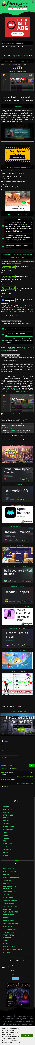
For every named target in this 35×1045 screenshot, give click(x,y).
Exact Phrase (6, 46)
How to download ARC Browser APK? (11, 321)
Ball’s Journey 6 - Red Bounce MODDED (17, 567)
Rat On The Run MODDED (17, 546)
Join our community (16, 311)
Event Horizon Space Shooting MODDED (17, 466)
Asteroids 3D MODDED (17, 485)
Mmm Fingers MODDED (17, 586)
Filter (31, 49)
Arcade (7, 184)
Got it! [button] (27, 1035)
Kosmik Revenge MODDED (17, 526)
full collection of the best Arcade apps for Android (15, 391)
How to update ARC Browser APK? (10, 355)
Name (2, 744)
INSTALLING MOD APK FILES (18, 307)
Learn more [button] (16, 1042)
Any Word (22, 46)
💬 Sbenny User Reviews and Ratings (12, 414)
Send (31, 765)
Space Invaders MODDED (17, 505)
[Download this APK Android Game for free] (8, 267)
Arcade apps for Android (13, 388)
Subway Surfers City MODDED (17, 445)
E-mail (2, 750)
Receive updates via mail (8, 765)
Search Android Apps (17, 40)
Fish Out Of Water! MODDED (17, 651)
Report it (24, 261)
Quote (31, 776)
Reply (17, 776)
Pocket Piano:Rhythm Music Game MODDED (17, 607)
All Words (14, 46)
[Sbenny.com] (14, 3)
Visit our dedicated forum (16, 263)
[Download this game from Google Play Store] (8, 300)
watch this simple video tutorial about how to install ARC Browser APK (17, 348)
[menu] (33, 1)
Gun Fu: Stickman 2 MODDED (17, 672)
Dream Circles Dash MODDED (17, 628)
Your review (3, 757)
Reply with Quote (24, 776)
